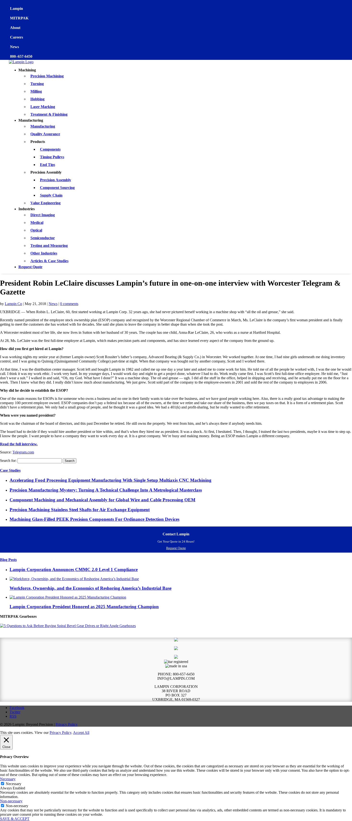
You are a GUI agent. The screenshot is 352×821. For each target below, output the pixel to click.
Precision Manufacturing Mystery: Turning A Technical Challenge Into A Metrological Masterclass (106, 490)
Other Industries (43, 253)
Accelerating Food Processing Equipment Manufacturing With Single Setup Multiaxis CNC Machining (110, 480)
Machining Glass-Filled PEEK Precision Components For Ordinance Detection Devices (94, 519)
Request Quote (30, 267)
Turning (37, 84)
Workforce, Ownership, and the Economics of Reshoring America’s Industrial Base (90, 588)
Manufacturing (42, 126)
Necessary (13, 784)
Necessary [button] (8, 779)
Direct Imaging (42, 215)
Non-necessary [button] (11, 801)
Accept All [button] (81, 732)
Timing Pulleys (52, 157)
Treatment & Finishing (49, 114)
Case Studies (10, 470)
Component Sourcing (57, 188)
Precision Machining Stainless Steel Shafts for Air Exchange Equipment (80, 509)
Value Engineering (45, 203)
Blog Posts (8, 560)
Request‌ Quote (176, 548)
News (53, 304)
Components (50, 149)
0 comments (69, 304)
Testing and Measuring (49, 245)
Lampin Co (13, 304)
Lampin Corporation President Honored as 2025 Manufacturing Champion (84, 606)
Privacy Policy (67, 724)
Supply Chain (51, 195)
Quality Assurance (45, 134)
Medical (36, 223)
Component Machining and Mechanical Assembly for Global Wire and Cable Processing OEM (102, 499)
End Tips (47, 165)
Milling (36, 91)
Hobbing (37, 99)
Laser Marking (42, 107)
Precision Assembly (55, 180)
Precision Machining (47, 76)
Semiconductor (42, 238)
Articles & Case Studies (49, 261)
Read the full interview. (19, 444)
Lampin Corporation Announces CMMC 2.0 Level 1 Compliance (74, 569)
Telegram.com (23, 452)
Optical (36, 230)
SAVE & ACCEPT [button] (14, 819)
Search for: (8, 461)
